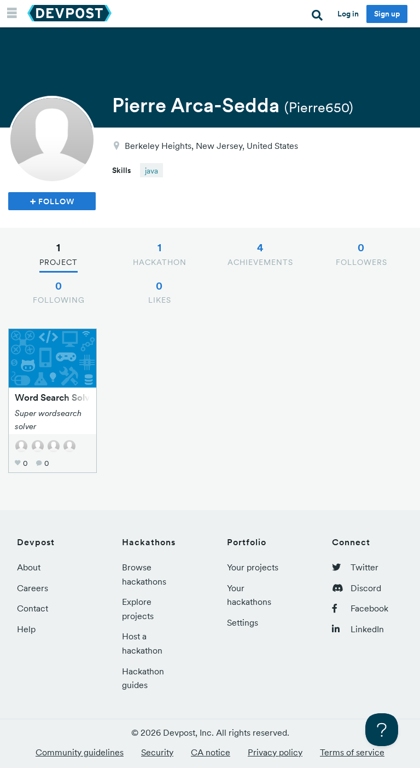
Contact (32, 608)
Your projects (252, 567)
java (151, 171)
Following (59, 292)
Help (26, 628)
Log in (348, 14)
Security (157, 752)
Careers (32, 587)
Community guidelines (80, 752)
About (28, 567)
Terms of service (352, 752)
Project (58, 254)
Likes (159, 292)
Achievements (260, 254)
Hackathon (159, 254)
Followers (361, 254)
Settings (242, 622)
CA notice (210, 752)
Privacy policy (275, 752)
